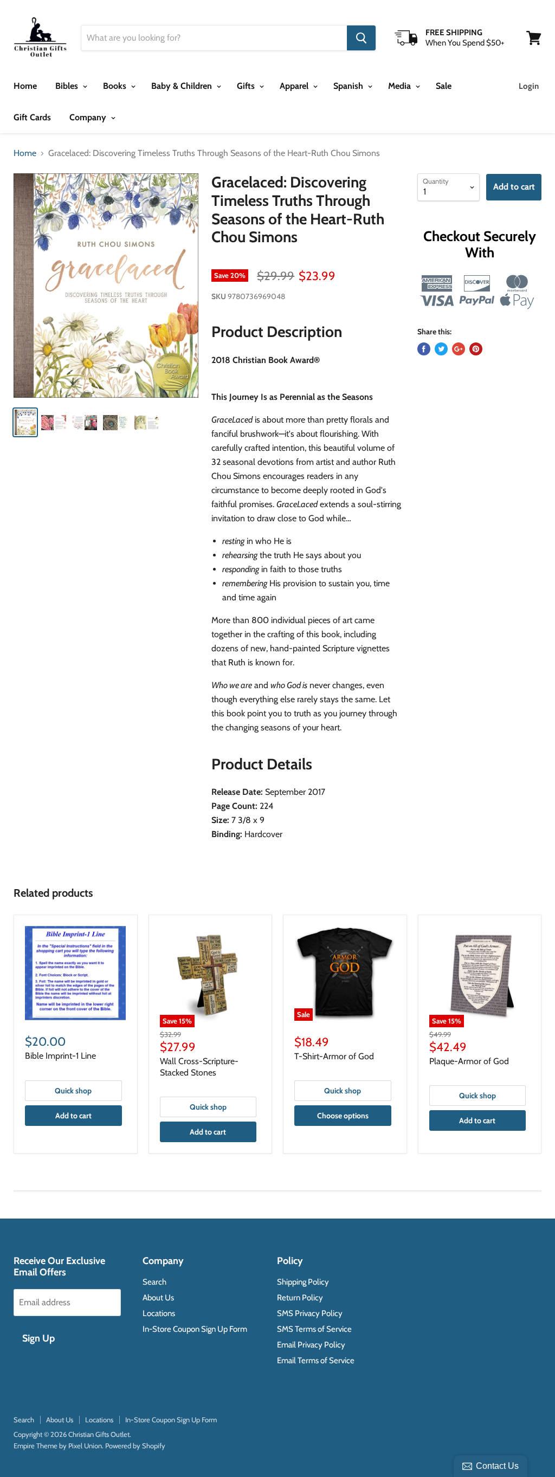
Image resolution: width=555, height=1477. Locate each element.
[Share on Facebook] (423, 348)
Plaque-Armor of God (469, 1061)
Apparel (295, 86)
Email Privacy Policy (311, 1345)
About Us (158, 1298)
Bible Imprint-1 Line (60, 1056)
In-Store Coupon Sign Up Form (195, 1329)
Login (529, 86)
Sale (443, 86)
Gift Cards (32, 117)
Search (154, 1282)
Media (400, 86)
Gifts (247, 86)
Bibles (67, 86)
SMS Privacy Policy (310, 1313)
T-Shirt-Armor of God (334, 1056)
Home (25, 86)
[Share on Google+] (458, 348)
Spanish (349, 86)
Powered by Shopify (135, 1445)
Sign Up (38, 1338)
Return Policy (300, 1298)
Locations (159, 1313)
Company (88, 117)
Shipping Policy (303, 1282)
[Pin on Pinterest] (475, 348)
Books (115, 86)
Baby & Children (182, 86)
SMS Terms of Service (314, 1329)
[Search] (361, 37)
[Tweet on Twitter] (441, 348)
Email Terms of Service (315, 1360)
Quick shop (73, 1091)
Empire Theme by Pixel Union (58, 1445)
